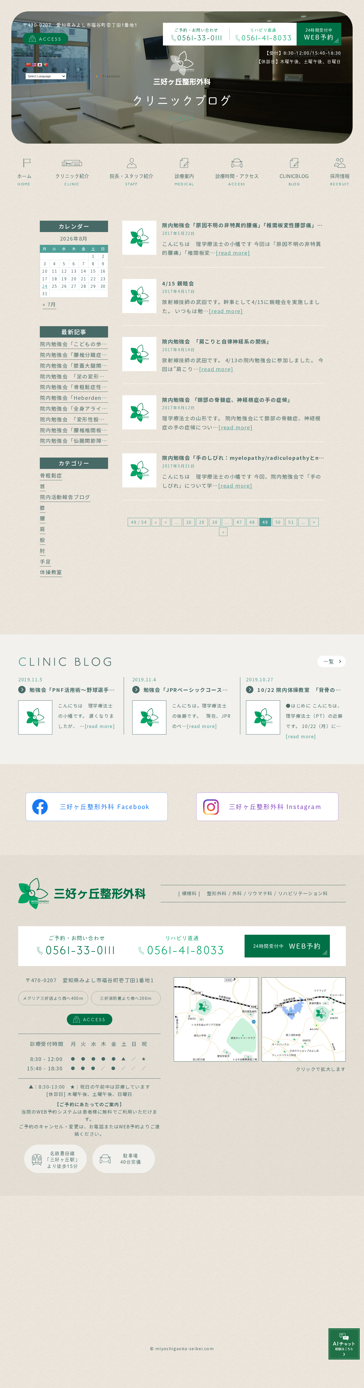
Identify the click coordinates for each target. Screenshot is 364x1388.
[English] (33, 65)
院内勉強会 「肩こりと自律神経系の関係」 (217, 341)
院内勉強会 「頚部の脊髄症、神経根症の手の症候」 (227, 399)
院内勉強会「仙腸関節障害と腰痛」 (85, 440)
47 (239, 522)
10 (189, 522)
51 (291, 522)
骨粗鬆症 (51, 475)
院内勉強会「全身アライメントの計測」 (90, 408)
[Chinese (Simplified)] (28, 65)
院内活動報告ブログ (65, 496)
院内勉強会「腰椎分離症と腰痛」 (82, 354)
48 (252, 522)
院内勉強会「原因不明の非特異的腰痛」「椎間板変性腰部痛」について (251, 225)
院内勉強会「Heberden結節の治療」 (87, 397)
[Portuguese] (45, 65)
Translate (111, 76)
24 (45, 286)
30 (215, 522)
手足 (45, 561)
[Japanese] (39, 65)
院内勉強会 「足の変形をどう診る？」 (89, 376)
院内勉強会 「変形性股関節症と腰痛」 (89, 419)
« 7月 (49, 304)
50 (278, 522)
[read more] (233, 252)
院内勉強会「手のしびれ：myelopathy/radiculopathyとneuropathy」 (258, 457)
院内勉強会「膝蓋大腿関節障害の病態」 (90, 365)
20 (202, 522)
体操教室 (51, 572)
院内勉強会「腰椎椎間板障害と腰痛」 (88, 430)
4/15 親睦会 (178, 283)
